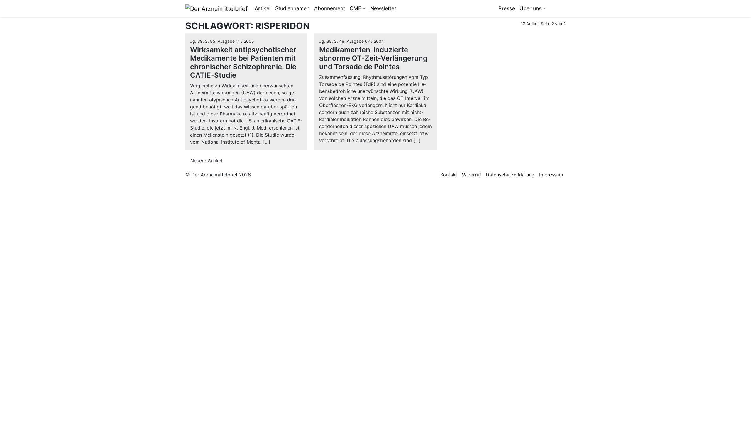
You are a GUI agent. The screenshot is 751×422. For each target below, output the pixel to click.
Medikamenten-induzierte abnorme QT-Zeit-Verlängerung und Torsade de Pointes (373, 58)
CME (355, 8)
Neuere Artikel (205, 161)
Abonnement (329, 8)
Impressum (551, 175)
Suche (552, 8)
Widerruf (471, 175)
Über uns (531, 8)
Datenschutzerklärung (510, 175)
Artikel (262, 8)
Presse (506, 8)
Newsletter (383, 8)
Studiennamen (292, 8)
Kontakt (448, 175)
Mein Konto (561, 8)
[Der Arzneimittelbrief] (216, 8)
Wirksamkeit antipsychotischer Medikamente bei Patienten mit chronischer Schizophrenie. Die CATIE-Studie (243, 62)
